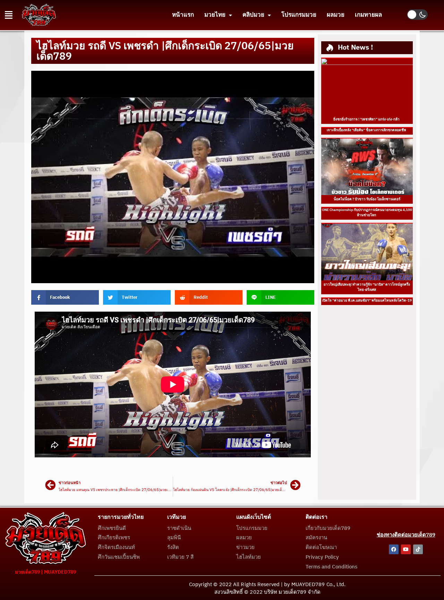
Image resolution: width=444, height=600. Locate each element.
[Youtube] (406, 549)
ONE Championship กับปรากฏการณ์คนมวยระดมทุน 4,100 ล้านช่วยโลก (367, 212)
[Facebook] (394, 549)
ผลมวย (335, 15)
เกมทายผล (368, 15)
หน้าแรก (183, 15)
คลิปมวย (253, 15)
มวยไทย (214, 15)
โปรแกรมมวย (298, 15)
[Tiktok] (418, 549)
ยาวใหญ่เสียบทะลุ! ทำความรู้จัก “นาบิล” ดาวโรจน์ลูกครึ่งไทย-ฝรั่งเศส (367, 287)
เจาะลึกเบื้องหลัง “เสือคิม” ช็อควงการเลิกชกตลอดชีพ (367, 130)
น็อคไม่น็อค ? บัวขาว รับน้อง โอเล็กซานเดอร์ (367, 199)
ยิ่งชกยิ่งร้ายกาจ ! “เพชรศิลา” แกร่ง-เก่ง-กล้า (366, 119)
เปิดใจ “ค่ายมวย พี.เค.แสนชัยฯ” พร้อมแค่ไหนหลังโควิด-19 (367, 300)
